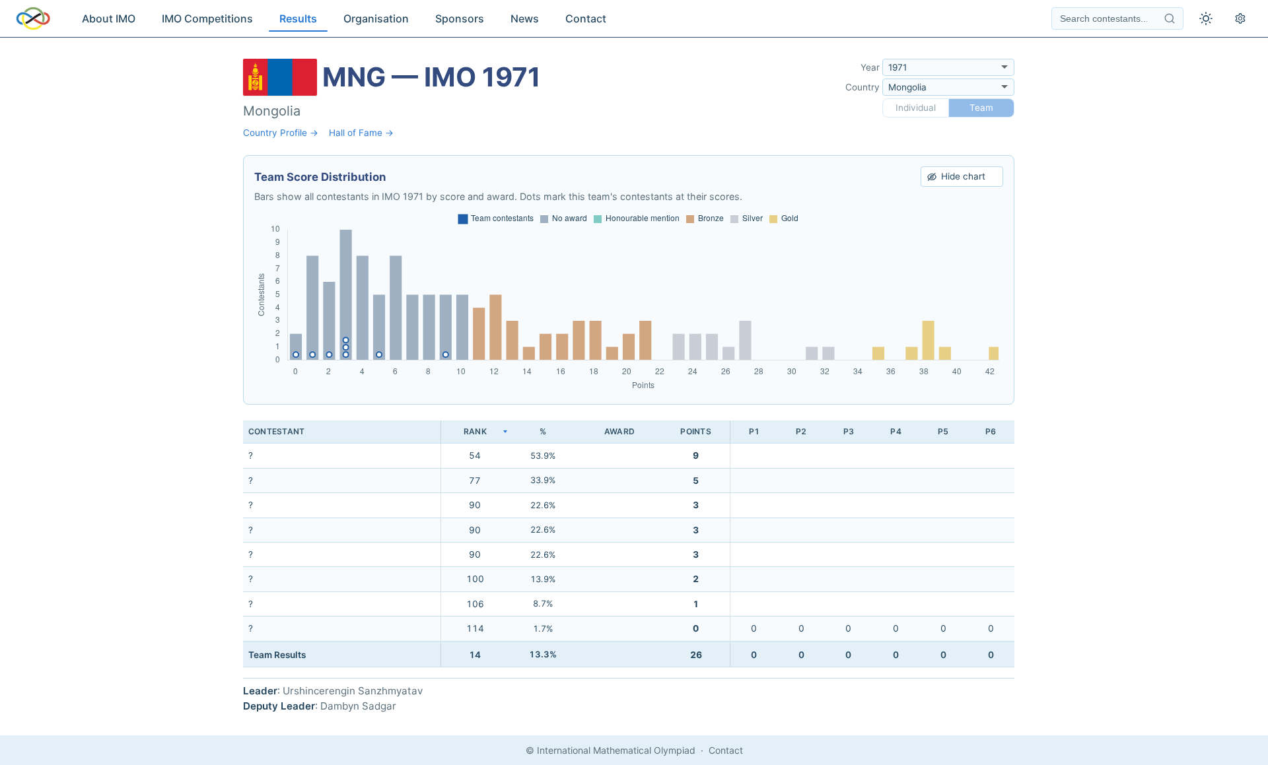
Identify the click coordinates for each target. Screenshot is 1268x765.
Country (862, 87)
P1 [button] (754, 431)
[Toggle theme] (1206, 18)
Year (870, 67)
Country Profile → (280, 132)
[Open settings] (1240, 18)
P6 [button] (990, 431)
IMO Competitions (207, 18)
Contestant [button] (276, 431)
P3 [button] (848, 431)
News (525, 18)
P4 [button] (895, 431)
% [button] (543, 431)
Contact (585, 18)
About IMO (108, 18)
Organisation (376, 18)
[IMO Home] (33, 18)
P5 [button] (943, 431)
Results (298, 18)
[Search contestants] (1170, 18)
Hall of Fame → (361, 132)
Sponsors (459, 18)
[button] (474, 432)
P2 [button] (801, 431)
